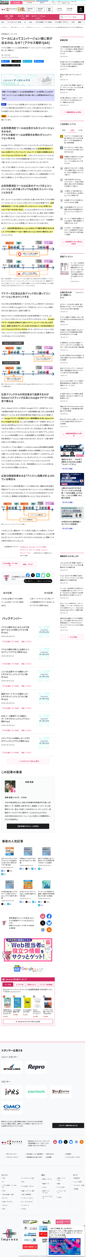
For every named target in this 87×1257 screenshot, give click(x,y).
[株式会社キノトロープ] (36, 1091)
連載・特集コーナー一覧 (17, 27)
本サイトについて (12, 1154)
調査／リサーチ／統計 (28, 1191)
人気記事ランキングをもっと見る (73, 243)
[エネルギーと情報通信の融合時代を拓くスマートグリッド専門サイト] (30, 1235)
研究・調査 (73, 1)
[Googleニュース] (42, 929)
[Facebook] (49, 916)
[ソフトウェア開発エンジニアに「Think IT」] (46, 1222)
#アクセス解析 (41, 547)
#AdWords (24, 547)
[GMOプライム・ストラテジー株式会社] (11, 1107)
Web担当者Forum (8, 9)
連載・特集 (49, 9)
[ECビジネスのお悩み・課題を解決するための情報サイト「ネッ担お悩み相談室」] (30, 1247)
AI (25, 22)
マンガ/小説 (61, 1187)
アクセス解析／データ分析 (43, 22)
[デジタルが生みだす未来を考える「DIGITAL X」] (30, 1241)
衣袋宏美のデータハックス (33, 27)
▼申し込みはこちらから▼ (57, 1237)
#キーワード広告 (34, 550)
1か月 (80, 130)
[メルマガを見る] (55, 1142)
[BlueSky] (49, 923)
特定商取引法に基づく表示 (34, 1157)
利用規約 (68, 1154)
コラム (44, 1187)
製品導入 (42, 2)
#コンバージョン (25, 553)
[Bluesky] (71, 1142)
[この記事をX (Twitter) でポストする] (33, 575)
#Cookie (32, 547)
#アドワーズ (24, 550)
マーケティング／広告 (14, 22)
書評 (59, 1183)
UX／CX (5, 1198)
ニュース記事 (78, 1182)
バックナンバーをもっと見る (29, 761)
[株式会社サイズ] (60, 1091)
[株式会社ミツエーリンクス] (11, 1067)
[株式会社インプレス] (9, 1235)
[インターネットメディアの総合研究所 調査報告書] (30, 1228)
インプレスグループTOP (73, 1157)
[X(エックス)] (42, 923)
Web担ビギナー (30, 9)
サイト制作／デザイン (61, 22)
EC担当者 (29, 2)
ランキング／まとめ (47, 1197)
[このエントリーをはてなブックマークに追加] (38, 575)
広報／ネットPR (7, 1201)
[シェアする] (28, 575)
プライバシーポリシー (13, 1157)
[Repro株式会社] (36, 1067)
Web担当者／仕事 (8, 1194)
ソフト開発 (57, 1)
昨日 (63, 130)
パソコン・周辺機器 (45, 984)
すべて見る (73, 637)
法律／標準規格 (26, 1194)
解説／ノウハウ (47, 1179)
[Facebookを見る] (60, 1142)
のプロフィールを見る (28, 826)
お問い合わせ (50, 1154)
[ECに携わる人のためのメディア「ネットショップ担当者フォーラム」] (46, 1235)
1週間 (72, 130)
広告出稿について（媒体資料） (35, 1154)
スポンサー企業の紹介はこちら (68, 1125)
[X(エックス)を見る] (66, 1142)
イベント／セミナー (62, 1192)
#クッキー (45, 550)
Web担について (59, 9)
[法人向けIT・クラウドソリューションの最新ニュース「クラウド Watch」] (46, 1228)
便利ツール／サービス (46, 1192)
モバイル (5, 1205)
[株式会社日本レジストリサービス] (11, 1091)
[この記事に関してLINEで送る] (48, 575)
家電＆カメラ (31, 984)
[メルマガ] (42, 916)
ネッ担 (24, 925)
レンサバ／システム (27, 1198)
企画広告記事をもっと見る (74, 434)
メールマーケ (25, 1205)
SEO (2, 22)
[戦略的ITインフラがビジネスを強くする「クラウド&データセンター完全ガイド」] (30, 1222)
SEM (4, 1209)
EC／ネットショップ (27, 1201)
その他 (24, 1209)
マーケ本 (8, 984)
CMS (73, 22)
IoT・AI (62, 1)
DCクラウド (68, 1)
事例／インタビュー (61, 1179)
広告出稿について (69, 9)
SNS (30, 22)
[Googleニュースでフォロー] (76, 1142)
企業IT (53, 1)
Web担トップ (4, 27)
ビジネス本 (19, 984)
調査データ (46, 1183)
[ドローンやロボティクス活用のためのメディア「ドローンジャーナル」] (46, 1241)
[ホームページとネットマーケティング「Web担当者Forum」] (63, 1222)
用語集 (76, 1189)
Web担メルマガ (40, 9)
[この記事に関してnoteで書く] (43, 575)
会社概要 (48, 1157)
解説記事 (76, 1178)
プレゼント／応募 (79, 1185)
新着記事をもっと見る (73, 112)
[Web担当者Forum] (11, 1143)
